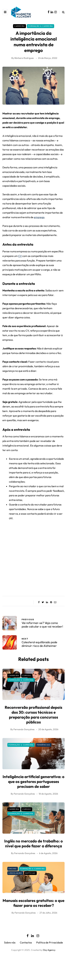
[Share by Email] (55, 602)
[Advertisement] (33, 555)
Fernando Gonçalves (23, 729)
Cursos (26, 675)
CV (20, 256)
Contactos (26, 942)
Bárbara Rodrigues (24, 58)
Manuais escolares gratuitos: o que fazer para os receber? (33, 903)
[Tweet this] (43, 602)
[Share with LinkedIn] (47, 602)
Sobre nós (9, 942)
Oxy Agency (49, 950)
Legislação (15, 873)
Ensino (13, 869)
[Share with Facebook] (39, 602)
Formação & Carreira (40, 26)
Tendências (43, 745)
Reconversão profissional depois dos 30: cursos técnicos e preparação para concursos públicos (33, 714)
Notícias (30, 873)
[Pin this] (51, 602)
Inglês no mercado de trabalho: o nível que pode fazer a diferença (33, 843)
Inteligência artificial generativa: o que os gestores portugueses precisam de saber (33, 781)
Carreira (19, 26)
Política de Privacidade (49, 942)
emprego (39, 217)
